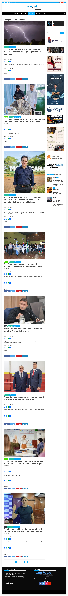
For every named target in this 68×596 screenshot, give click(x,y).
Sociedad (54, 177)
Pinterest (19, 78)
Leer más (5, 73)
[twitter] (43, 583)
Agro (26, 13)
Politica (43, 13)
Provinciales (31, 13)
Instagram (63, 2)
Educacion (38, 13)
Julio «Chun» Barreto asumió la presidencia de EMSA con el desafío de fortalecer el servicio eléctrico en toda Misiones (24, 199)
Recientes (57, 174)
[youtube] (49, 583)
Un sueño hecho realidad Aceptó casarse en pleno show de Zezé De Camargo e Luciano (58, 181)
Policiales (16, 13)
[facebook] (40, 583)
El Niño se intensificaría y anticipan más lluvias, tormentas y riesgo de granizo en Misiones (22, 51)
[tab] (50, 174)
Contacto (17, 2)
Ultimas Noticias (13, 47)
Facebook (59, 2)
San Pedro (10, 13)
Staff (15, 2)
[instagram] (46, 583)
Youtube (62, 2)
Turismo (21, 13)
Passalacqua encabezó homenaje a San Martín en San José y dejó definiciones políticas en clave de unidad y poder (15, 582)
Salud (53, 13)
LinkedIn (25, 78)
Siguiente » (31, 561)
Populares (50, 174)
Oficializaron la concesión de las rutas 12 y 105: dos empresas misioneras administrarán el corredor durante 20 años (15, 573)
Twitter (60, 2)
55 (26, 561)
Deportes (48, 13)
